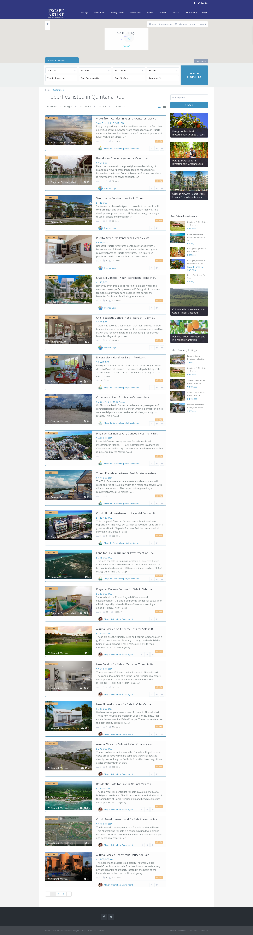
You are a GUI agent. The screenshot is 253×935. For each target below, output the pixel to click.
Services (162, 12)
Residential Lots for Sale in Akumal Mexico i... (124, 784)
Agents (150, 12)
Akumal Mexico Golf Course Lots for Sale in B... (125, 629)
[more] (123, 137)
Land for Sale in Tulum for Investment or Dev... (125, 553)
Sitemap (204, 930)
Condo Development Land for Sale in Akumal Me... (127, 819)
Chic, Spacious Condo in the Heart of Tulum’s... (125, 317)
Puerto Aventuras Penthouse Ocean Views (122, 238)
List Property (191, 12)
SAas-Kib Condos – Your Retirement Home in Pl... (126, 277)
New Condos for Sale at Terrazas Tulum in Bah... (126, 664)
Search (189, 105)
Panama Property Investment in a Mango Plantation (188, 338)
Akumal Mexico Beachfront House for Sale (122, 855)
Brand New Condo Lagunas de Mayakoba (122, 158)
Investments (100, 12)
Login (204, 12)
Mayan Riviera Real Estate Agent (118, 619)
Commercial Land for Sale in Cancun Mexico (123, 397)
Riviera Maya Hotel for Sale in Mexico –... (121, 357)
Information (135, 12)
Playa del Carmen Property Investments (121, 148)
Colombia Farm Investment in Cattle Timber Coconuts (188, 311)
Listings (84, 12)
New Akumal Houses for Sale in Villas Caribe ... (125, 704)
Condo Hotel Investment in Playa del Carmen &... (126, 513)
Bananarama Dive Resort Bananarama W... (196, 237)
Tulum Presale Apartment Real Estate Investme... (127, 473)
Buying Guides (117, 12)
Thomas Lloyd (110, 188)
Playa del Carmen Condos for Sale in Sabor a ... (125, 589)
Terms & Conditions (177, 930)
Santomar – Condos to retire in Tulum (120, 198)
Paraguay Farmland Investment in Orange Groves (188, 133)
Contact (175, 12)
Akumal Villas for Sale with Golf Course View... (124, 744)
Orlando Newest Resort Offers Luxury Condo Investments (189, 195)
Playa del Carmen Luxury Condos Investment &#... (127, 433)
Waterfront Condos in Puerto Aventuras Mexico (126, 118)
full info (159, 141)
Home (47, 90)
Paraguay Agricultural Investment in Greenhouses (187, 162)
